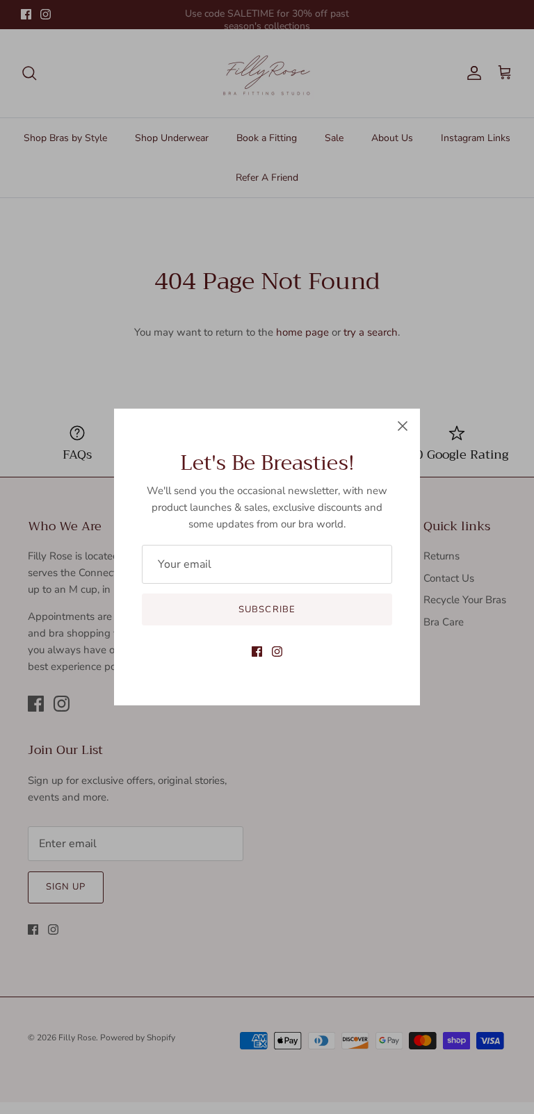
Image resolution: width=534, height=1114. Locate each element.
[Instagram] (277, 651)
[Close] (402, 426)
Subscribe (266, 609)
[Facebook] (257, 651)
